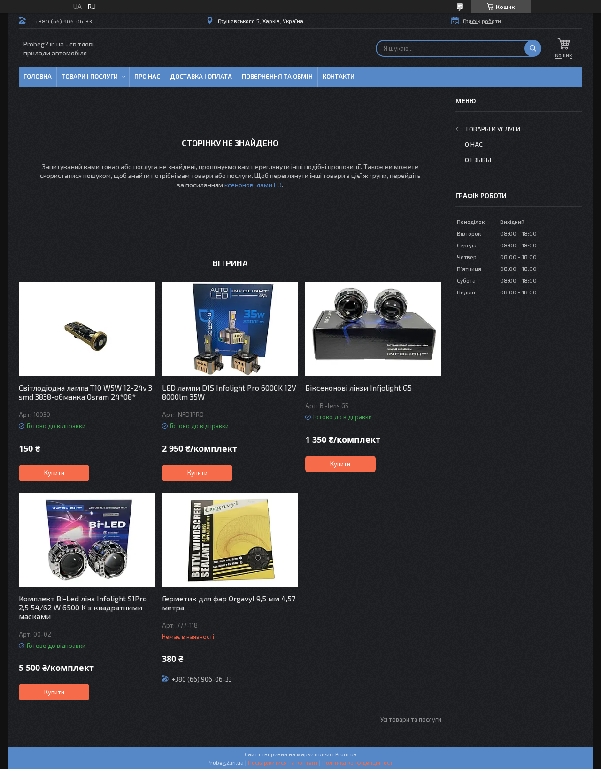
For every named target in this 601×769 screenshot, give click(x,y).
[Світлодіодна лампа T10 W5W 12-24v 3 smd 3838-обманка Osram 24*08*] (87, 329)
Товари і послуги (90, 76)
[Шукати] (532, 48)
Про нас (147, 76)
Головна (37, 76)
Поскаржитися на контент (283, 762)
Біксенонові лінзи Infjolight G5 (358, 387)
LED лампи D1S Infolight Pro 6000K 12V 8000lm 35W (229, 392)
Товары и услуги (492, 129)
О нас (474, 144)
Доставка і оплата (201, 76)
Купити (54, 473)
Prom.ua (346, 754)
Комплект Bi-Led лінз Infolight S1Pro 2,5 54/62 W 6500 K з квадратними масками (83, 607)
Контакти (338, 76)
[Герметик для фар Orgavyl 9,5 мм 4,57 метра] (230, 540)
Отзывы (478, 160)
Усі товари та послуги (410, 719)
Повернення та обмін (277, 76)
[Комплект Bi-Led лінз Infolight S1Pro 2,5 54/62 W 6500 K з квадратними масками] (87, 540)
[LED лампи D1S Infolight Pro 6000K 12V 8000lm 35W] (230, 329)
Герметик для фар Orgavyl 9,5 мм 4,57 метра (228, 603)
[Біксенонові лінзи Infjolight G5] (373, 329)
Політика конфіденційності (358, 762)
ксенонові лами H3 (253, 185)
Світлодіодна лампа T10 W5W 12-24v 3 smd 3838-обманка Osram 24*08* (85, 392)
